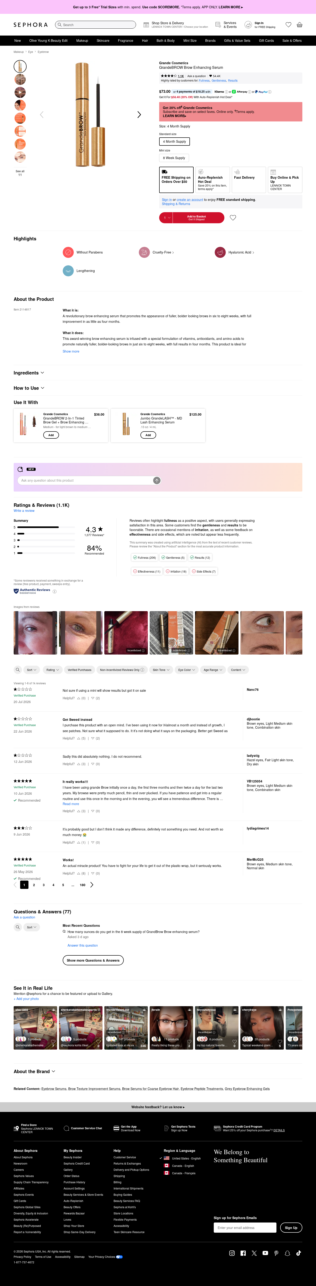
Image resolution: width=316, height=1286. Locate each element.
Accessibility (121, 1226)
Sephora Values (24, 1176)
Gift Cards (266, 40)
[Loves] (288, 25)
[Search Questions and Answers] (18, 927)
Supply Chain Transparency (31, 1182)
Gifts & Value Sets (237, 40)
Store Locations (123, 1213)
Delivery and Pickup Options (131, 1169)
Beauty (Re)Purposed (27, 1226)
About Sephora (23, 1157)
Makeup (82, 40)
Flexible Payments (125, 1219)
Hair (145, 40)
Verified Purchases (79, 670)
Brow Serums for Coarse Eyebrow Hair (150, 1088)
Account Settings (74, 1188)
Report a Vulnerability (27, 1232)
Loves (67, 1219)
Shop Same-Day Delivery (80, 1232)
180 (82, 884)
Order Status (71, 1176)
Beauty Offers (72, 1207)
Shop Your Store (74, 1226)
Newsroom (20, 1163)
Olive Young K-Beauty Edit (48, 40)
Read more (71, 803)
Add (51, 435)
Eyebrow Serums (53, 1088)
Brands (210, 40)
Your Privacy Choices (101, 1257)
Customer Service (125, 1157)
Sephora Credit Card (77, 1163)
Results (233, 80)
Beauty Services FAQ (127, 1201)
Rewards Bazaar (74, 1213)
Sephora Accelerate (26, 1219)
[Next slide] (138, 114)
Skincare (103, 40)
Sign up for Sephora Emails (235, 1218)
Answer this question (83, 945)
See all (20, 173)
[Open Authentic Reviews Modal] (54, 591)
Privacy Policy (22, 1257)
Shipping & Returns (176, 203)
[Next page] (92, 885)
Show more (71, 351)
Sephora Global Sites (27, 1207)
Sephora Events (24, 1194)
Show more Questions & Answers (93, 960)
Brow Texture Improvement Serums (94, 1088)
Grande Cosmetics (173, 63)
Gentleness (219, 80)
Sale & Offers (292, 40)
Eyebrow (43, 52)
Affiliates (19, 1188)
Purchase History (74, 1182)
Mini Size (190, 40)
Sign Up (291, 1227)
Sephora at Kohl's (125, 1207)
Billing (117, 1182)
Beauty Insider (73, 1157)
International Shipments (128, 1188)
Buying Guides (123, 1194)
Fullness (204, 80)
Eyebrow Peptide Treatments (202, 1088)
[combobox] (95, 25)
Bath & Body (166, 40)
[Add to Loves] (233, 218)
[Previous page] (15, 885)
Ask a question (196, 76)
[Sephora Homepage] (30, 25)
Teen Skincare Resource (129, 1232)
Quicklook (29, 435)
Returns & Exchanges (127, 1163)
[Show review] (35, 633)
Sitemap (79, 1257)
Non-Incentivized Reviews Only (119, 670)
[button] (226, 91)
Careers (19, 1169)
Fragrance (125, 40)
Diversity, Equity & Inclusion (31, 1213)
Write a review (24, 510)
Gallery (68, 1169)
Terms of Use (43, 1257)
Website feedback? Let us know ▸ (158, 1107)
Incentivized (134, 650)
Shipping (119, 1176)
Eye (30, 52)
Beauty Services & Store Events (83, 1194)
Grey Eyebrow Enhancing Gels (247, 1088)
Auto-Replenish (73, 1201)
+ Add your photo (26, 999)
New (17, 40)
